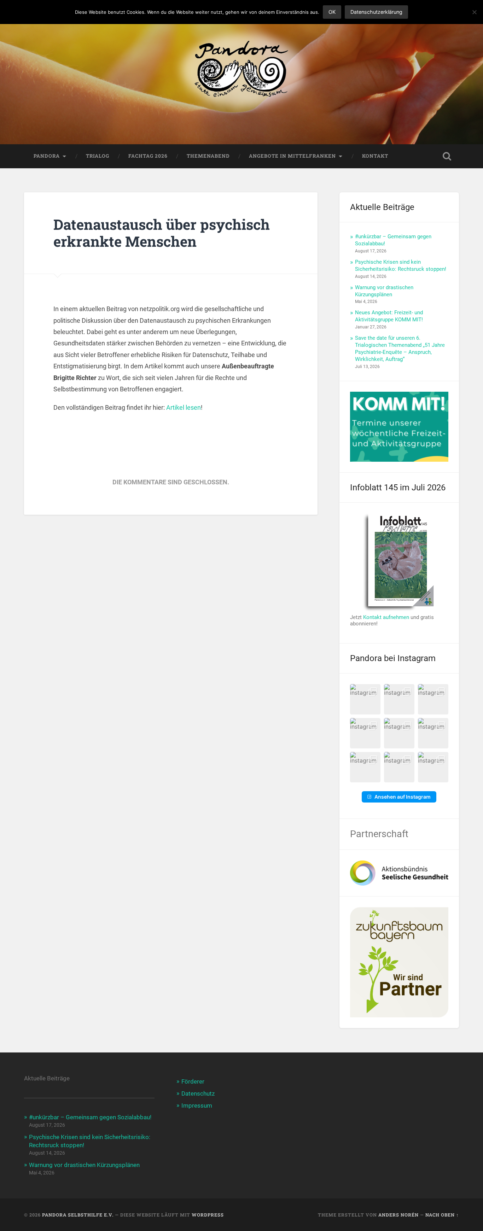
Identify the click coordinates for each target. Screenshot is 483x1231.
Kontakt (375, 156)
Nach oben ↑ (442, 1215)
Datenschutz (198, 1093)
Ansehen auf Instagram (402, 797)
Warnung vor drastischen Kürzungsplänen (384, 291)
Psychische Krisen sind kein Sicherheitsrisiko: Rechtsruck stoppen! (400, 265)
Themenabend (208, 156)
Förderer (192, 1081)
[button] (365, 699)
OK (332, 12)
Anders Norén (398, 1215)
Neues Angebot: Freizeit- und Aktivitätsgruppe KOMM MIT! (389, 316)
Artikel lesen (183, 407)
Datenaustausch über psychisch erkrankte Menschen (161, 233)
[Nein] (474, 12)
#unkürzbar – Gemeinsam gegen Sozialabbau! (90, 1117)
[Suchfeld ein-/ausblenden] (447, 156)
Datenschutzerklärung (376, 12)
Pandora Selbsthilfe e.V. (78, 1215)
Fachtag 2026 (148, 156)
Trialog (97, 156)
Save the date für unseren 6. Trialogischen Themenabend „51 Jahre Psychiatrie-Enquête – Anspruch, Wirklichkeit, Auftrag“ (400, 348)
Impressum (196, 1105)
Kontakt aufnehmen (386, 617)
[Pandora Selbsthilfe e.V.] (242, 72)
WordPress (208, 1215)
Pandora (47, 156)
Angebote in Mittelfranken (292, 156)
